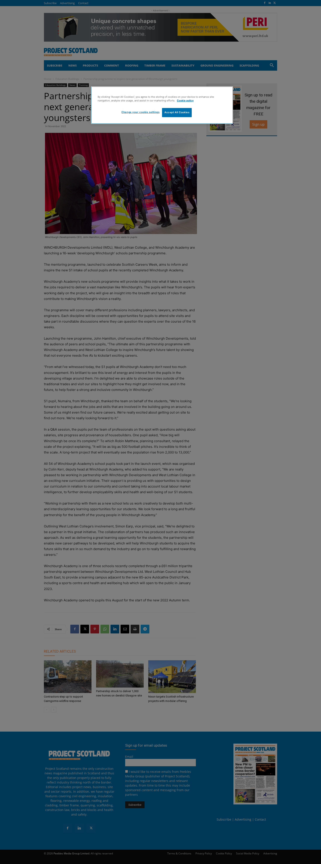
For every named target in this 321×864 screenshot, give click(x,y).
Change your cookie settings (140, 112)
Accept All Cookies (176, 112)
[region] (162, 105)
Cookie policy (185, 100)
